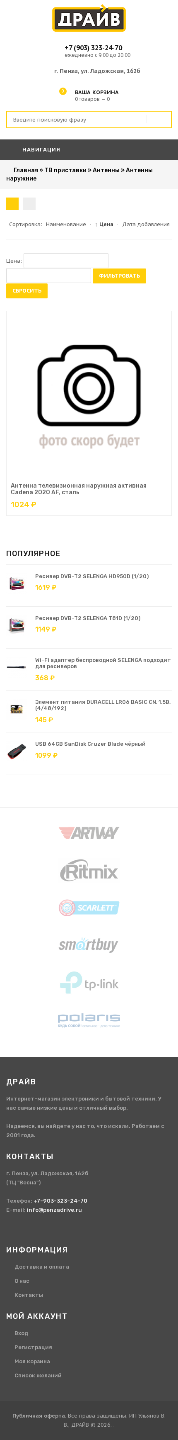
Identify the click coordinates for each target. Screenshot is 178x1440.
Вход (21, 1333)
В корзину (80, 475)
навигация (40, 149)
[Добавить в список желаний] (109, 475)
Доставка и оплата (41, 1267)
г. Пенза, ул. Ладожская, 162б (97, 71)
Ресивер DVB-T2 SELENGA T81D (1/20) (87, 618)
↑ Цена (104, 224)
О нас (21, 1281)
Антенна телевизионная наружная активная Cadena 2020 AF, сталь (79, 489)
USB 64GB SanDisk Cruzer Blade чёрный (90, 744)
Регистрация (33, 1347)
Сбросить (26, 290)
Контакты (28, 1295)
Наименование (66, 224)
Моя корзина (32, 1361)
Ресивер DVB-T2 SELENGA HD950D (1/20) (92, 576)
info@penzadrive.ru (54, 1210)
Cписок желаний (38, 1375)
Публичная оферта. (39, 1415)
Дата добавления (146, 224)
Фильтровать (119, 275)
